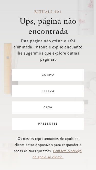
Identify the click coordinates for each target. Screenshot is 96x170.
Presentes (48, 123)
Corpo (48, 74)
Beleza (48, 91)
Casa (48, 107)
